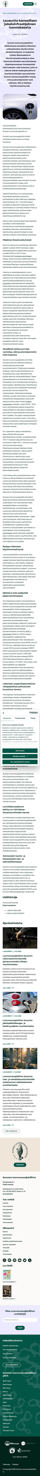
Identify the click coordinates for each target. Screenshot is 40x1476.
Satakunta (6, 1423)
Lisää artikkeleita (11, 1131)
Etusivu (5, 13)
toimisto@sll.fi (8, 1194)
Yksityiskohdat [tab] (20, 718)
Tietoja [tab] (33, 718)
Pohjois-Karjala (8, 1413)
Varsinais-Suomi (8, 1430)
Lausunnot (7, 951)
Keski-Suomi (7, 1395)
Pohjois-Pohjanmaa (10, 1416)
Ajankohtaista (12, 13)
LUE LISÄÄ (6, 988)
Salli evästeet (20, 750)
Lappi (5, 1402)
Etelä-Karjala (7, 1384)
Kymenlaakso (7, 1399)
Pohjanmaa (7, 1409)
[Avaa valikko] (35, 4)
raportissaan (7, 533)
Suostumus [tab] (7, 718)
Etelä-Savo (7, 1388)
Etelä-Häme (7, 1381)
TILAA (20, 1328)
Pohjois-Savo (7, 1420)
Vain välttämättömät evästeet (20, 762)
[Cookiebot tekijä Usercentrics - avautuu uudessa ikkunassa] (29, 713)
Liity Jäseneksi (11, 1365)
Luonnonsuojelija (9, 1282)
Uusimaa (6, 1427)
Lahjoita (28, 4)
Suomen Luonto (8, 1299)
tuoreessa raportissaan (23, 256)
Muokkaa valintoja (19, 756)
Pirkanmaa (6, 1406)
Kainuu (5, 1391)
